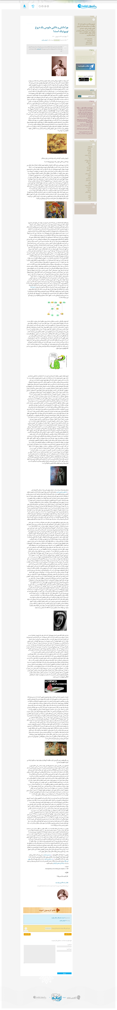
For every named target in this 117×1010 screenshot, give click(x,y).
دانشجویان (89, 170)
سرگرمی (89, 175)
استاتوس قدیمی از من (62, 492)
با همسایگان (88, 162)
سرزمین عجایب (88, 174)
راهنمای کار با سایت (88, 39)
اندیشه (63, 918)
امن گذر (89, 154)
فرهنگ (89, 184)
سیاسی (89, 177)
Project (64, 997)
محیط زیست (88, 187)
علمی (90, 182)
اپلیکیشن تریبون (89, 44)
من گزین (89, 189)
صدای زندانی (88, 180)
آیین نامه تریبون (89, 42)
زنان (90, 172)
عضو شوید (39, 49)
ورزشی (89, 195)
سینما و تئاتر (88, 179)
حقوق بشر (89, 169)
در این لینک (33, 287)
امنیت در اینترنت (88, 155)
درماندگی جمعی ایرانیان (59, 863)
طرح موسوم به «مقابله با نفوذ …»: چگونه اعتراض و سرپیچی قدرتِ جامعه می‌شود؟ (85, 108)
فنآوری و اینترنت (88, 185)
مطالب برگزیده (54, 918)
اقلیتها (89, 152)
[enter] (33, 6)
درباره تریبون (89, 40)
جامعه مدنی (89, 167)
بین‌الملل (89, 164)
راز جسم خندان (47, 855)
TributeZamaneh (87, 6)
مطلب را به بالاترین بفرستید (61, 882)
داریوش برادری (45, 40)
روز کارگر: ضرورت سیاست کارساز (86, 124)
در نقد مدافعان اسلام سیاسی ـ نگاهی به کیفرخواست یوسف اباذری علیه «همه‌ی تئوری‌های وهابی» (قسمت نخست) (85, 113)
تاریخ (90, 165)
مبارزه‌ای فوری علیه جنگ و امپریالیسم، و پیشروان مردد (85, 117)
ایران (90, 159)
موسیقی (89, 190)
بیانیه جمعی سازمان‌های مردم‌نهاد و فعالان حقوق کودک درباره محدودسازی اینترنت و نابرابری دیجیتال (85, 121)
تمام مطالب (59, 918)
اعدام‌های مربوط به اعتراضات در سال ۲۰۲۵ (84, 134)
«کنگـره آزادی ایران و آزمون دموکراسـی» (85, 111)
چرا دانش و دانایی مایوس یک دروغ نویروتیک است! (51, 30)
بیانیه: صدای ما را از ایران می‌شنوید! (86, 132)
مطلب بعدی (27, 934)
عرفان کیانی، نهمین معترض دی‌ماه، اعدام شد (85, 129)
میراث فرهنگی (88, 192)
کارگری (89, 197)
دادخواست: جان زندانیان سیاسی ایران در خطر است (85, 126)
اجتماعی (89, 149)
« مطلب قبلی (68, 934)
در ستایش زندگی (49, 859)
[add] (24, 6)
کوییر (90, 199)
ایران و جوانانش (88, 160)
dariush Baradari (57, 40)
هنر (90, 194)
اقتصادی (89, 150)
